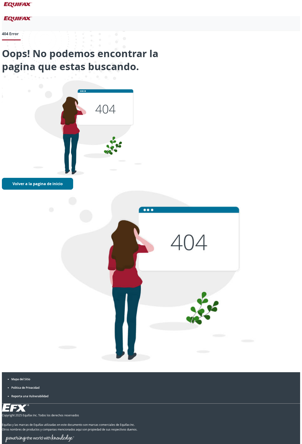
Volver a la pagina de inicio (38, 183)
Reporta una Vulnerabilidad (29, 396)
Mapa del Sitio (20, 379)
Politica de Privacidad (25, 388)
